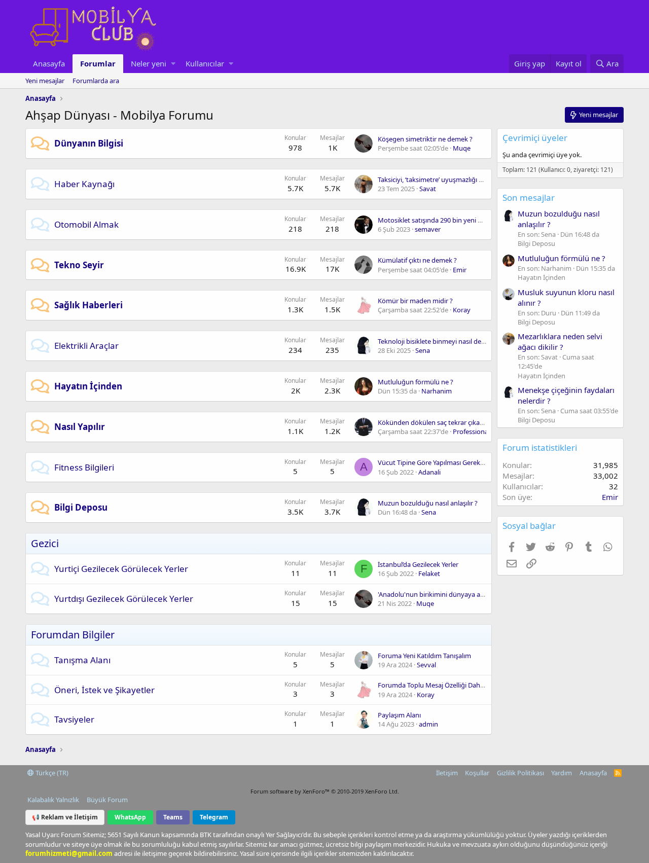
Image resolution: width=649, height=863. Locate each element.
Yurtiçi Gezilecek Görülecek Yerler (121, 568)
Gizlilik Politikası (520, 772)
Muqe (462, 148)
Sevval (426, 664)
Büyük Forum (107, 799)
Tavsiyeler (74, 719)
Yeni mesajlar (44, 80)
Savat (427, 188)
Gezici (45, 543)
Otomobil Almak (86, 224)
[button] (173, 63)
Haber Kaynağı (84, 184)
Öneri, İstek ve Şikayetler (104, 690)
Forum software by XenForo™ (324, 791)
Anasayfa (49, 63)
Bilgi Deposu (80, 507)
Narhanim (436, 390)
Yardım (561, 772)
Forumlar (98, 63)
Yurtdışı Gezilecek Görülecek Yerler (123, 598)
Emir (459, 269)
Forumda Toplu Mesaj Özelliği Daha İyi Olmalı (445, 685)
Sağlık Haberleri (88, 305)
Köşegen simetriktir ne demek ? (425, 138)
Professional (471, 431)
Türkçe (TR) (51, 772)
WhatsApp (130, 817)
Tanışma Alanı (82, 660)
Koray (462, 309)
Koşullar (477, 772)
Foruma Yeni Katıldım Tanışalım (424, 655)
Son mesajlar (528, 197)
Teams (173, 817)
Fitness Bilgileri (84, 467)
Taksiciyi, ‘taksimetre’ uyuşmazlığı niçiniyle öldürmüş (456, 179)
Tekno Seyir (79, 265)
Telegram (214, 817)
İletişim (447, 772)
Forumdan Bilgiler (73, 634)
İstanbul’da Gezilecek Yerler (418, 564)
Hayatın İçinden (88, 386)
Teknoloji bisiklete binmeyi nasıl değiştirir (439, 341)
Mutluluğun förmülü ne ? (415, 381)
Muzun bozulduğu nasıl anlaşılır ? (428, 503)
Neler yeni (148, 63)
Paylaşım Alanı (399, 715)
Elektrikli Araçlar (86, 345)
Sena (422, 350)
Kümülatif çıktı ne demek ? (417, 260)
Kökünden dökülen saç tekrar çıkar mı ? (437, 422)
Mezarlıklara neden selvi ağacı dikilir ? (560, 341)
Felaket (429, 573)
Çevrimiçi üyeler (534, 137)
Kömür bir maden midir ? (415, 300)
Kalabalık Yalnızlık (53, 799)
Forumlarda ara (96, 80)
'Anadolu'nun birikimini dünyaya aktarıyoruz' (445, 594)
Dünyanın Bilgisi (88, 143)
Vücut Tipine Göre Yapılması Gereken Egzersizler (449, 462)
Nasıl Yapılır (79, 427)
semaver (428, 229)
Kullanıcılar (205, 63)
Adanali (429, 472)
